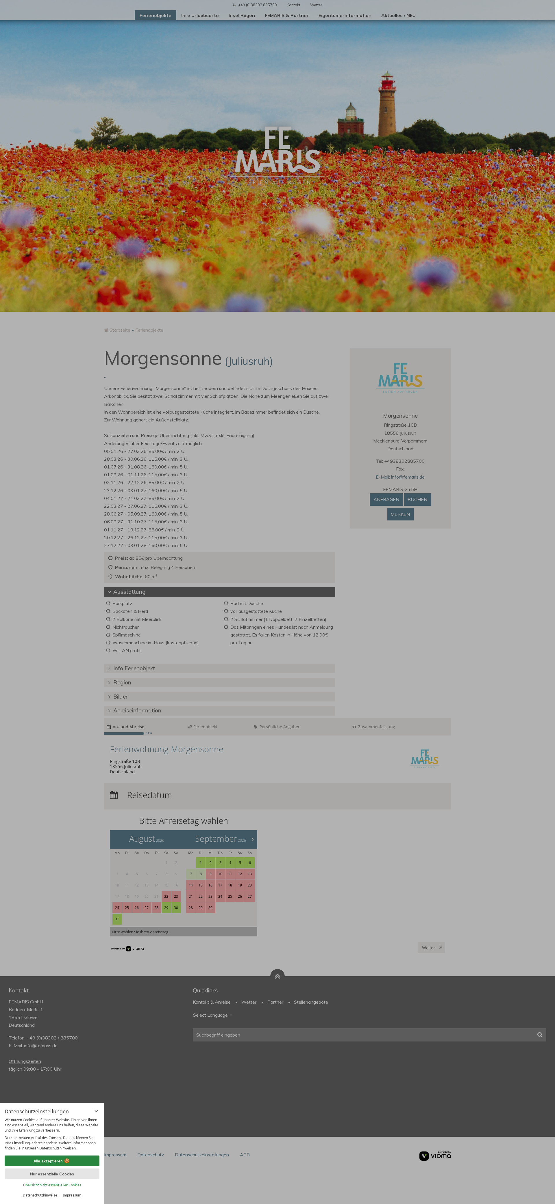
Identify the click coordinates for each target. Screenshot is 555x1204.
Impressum (72, 1195)
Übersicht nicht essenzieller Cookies (52, 1185)
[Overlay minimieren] (96, 1111)
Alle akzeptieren (48, 1161)
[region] (52, 1134)
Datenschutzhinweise (40, 1195)
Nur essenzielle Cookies (52, 1174)
